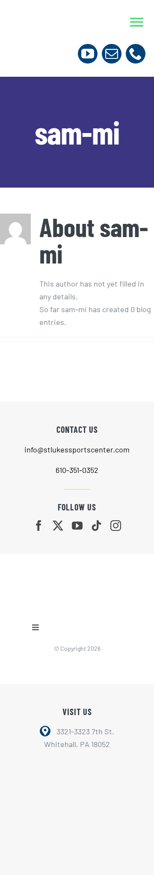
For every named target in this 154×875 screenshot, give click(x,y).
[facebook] (38, 525)
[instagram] (115, 525)
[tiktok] (96, 525)
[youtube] (88, 54)
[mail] (111, 54)
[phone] (135, 54)
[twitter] (58, 525)
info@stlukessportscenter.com (77, 449)
